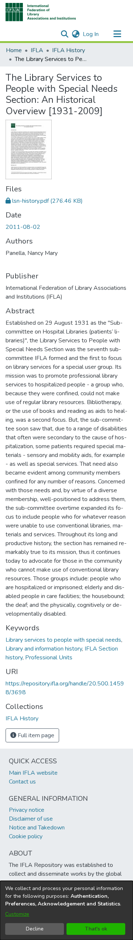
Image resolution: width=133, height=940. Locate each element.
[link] (44, 201)
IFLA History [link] (68, 50)
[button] (41, 12)
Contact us (22, 782)
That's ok (96, 928)
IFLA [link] (37, 50)
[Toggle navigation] (117, 34)
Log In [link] (91, 34)
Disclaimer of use (31, 819)
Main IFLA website (33, 773)
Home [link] (14, 50)
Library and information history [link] (44, 649)
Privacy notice (26, 810)
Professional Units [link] (48, 657)
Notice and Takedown (37, 828)
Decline (35, 928)
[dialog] (66, 910)
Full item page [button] (35, 735)
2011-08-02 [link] (23, 227)
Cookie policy (25, 836)
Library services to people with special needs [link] (63, 640)
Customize (17, 914)
